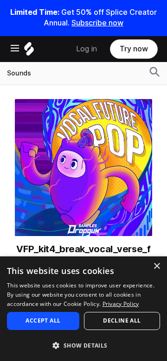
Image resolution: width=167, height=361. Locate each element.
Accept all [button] (43, 320)
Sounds (19, 73)
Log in (86, 48)
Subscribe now (97, 23)
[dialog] (83, 308)
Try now (134, 48)
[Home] (29, 51)
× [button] (156, 266)
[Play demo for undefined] (83, 167)
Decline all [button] (122, 320)
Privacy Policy (121, 304)
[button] (83, 345)
